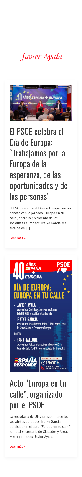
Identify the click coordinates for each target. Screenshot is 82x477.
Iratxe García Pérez (41, 7)
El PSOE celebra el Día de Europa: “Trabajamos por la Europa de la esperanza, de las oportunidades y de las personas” (39, 163)
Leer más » (18, 238)
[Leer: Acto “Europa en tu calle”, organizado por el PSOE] (41, 316)
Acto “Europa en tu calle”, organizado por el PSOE (38, 394)
